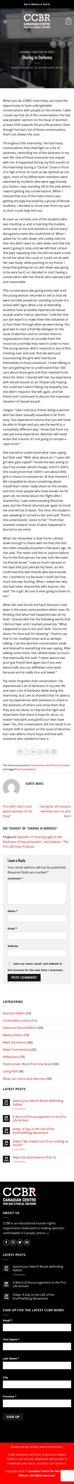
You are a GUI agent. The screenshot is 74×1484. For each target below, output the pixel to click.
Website (13, 946)
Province (10, 1396)
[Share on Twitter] (33, 752)
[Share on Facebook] (27, 752)
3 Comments (22, 1149)
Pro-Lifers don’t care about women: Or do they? (17, 811)
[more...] (42, 1233)
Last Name (11, 1358)
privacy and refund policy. (46, 1447)
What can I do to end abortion (24, 1079)
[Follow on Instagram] (13, 1242)
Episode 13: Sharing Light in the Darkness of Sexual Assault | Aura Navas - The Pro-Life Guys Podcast (35, 842)
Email (12, 928)
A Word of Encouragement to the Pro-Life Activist (40, 1118)
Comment (15, 878)
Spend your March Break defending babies (38, 1102)
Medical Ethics (13, 1035)
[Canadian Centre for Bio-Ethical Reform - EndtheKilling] (37, 21)
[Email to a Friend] (40, 752)
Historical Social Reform (20, 1028)
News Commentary (16, 1049)
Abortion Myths (14, 1013)
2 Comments (24, 1108)
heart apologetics (26, 769)
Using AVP (10, 1071)
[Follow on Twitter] (20, 1242)
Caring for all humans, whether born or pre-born (55, 811)
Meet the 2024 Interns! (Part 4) (34, 1157)
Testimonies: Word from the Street (37, 52)
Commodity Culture (17, 1020)
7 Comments (22, 1161)
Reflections (11, 1057)
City (5, 1377)
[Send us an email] (27, 1242)
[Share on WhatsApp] (20, 752)
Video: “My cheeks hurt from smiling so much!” (40, 1143)
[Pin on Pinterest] (47, 752)
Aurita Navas (55, 67)
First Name (11, 1339)
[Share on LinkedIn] (54, 752)
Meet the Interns (15, 1042)
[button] (5, 21)
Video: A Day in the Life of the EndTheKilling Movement (33, 1130)
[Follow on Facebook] (6, 1242)
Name (13, 911)
